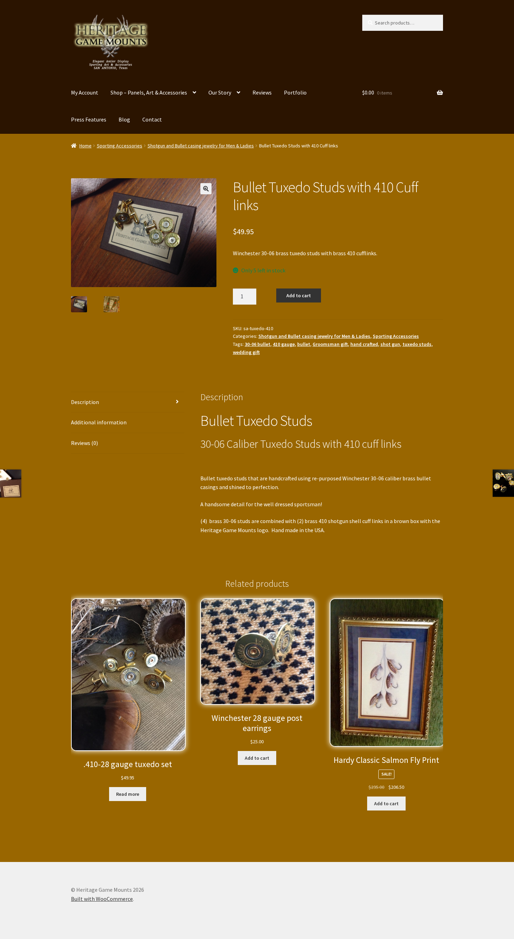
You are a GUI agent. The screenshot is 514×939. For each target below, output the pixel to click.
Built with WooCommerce (102, 898)
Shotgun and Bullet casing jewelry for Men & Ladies (201, 145)
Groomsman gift (330, 344)
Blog (124, 119)
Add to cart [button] (257, 758)
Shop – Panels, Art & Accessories (148, 92)
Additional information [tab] (99, 422)
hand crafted (364, 344)
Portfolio (295, 92)
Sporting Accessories (119, 145)
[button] (206, 188)
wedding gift (246, 352)
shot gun (390, 344)
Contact (152, 119)
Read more (127, 794)
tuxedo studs (416, 344)
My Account (84, 92)
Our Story (219, 92)
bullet (303, 344)
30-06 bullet (257, 344)
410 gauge (284, 344)
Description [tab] (85, 401)
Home (85, 145)
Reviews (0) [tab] (84, 442)
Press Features (88, 119)
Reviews (262, 92)
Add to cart (298, 295)
